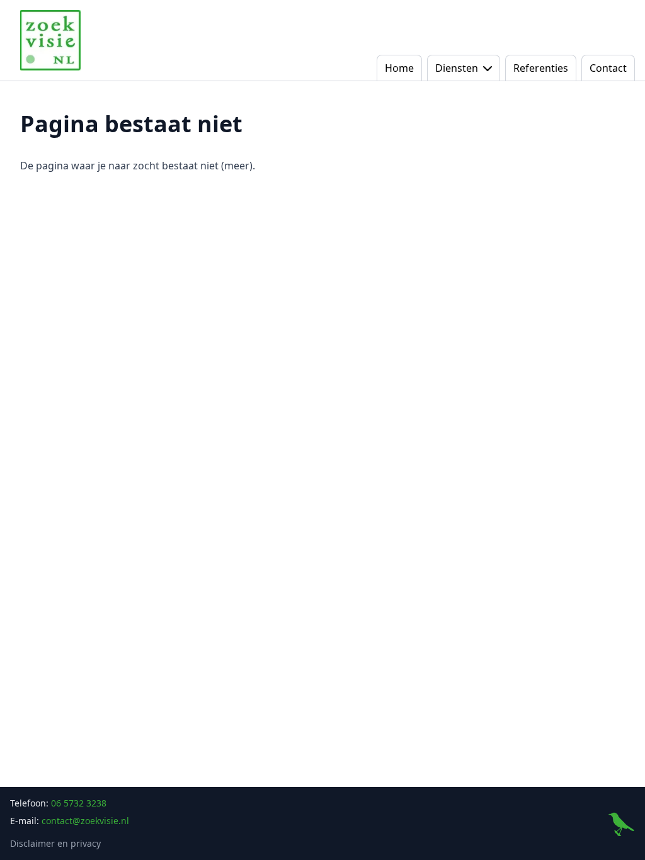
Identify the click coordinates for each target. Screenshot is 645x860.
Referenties (540, 68)
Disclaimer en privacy (55, 843)
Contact (608, 68)
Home (399, 68)
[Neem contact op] (621, 823)
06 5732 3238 (78, 803)
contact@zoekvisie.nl (85, 821)
